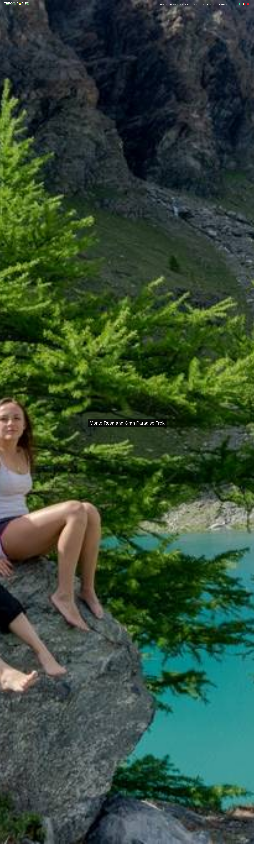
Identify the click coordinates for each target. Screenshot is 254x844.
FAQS (195, 4)
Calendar (206, 4)
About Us (184, 4)
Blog (215, 4)
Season (172, 4)
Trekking (160, 4)
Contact (223, 4)
